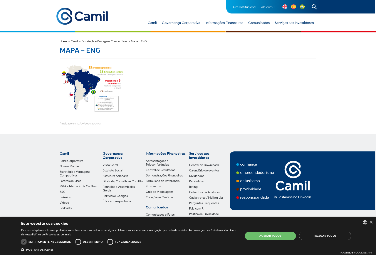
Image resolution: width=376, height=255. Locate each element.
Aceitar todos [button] (270, 235)
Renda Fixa (196, 181)
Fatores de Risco (70, 181)
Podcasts (66, 208)
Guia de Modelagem (159, 192)
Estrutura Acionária (115, 176)
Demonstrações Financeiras (164, 175)
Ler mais (66, 234)
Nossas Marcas (69, 166)
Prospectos (153, 186)
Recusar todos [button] (325, 235)
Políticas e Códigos (115, 196)
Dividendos (196, 176)
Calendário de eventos (204, 170)
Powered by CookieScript (356, 252)
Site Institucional (244, 7)
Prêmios (65, 197)
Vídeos (64, 203)
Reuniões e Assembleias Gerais (119, 188)
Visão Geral (110, 165)
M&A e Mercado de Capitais (78, 186)
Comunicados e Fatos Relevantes (160, 216)
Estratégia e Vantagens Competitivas (75, 173)
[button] (129, 249)
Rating (193, 187)
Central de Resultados (160, 170)
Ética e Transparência (117, 201)
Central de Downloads (204, 165)
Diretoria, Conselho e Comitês (123, 181)
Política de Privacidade (204, 214)
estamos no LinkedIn (295, 197)
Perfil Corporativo (71, 161)
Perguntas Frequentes (204, 203)
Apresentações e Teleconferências (157, 162)
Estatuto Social (113, 170)
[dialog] (188, 236)
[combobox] (365, 222)
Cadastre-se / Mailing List (206, 198)
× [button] (371, 222)
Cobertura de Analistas (204, 192)
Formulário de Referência (163, 181)
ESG (62, 192)
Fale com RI (268, 7)
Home (63, 41)
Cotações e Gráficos (159, 197)
